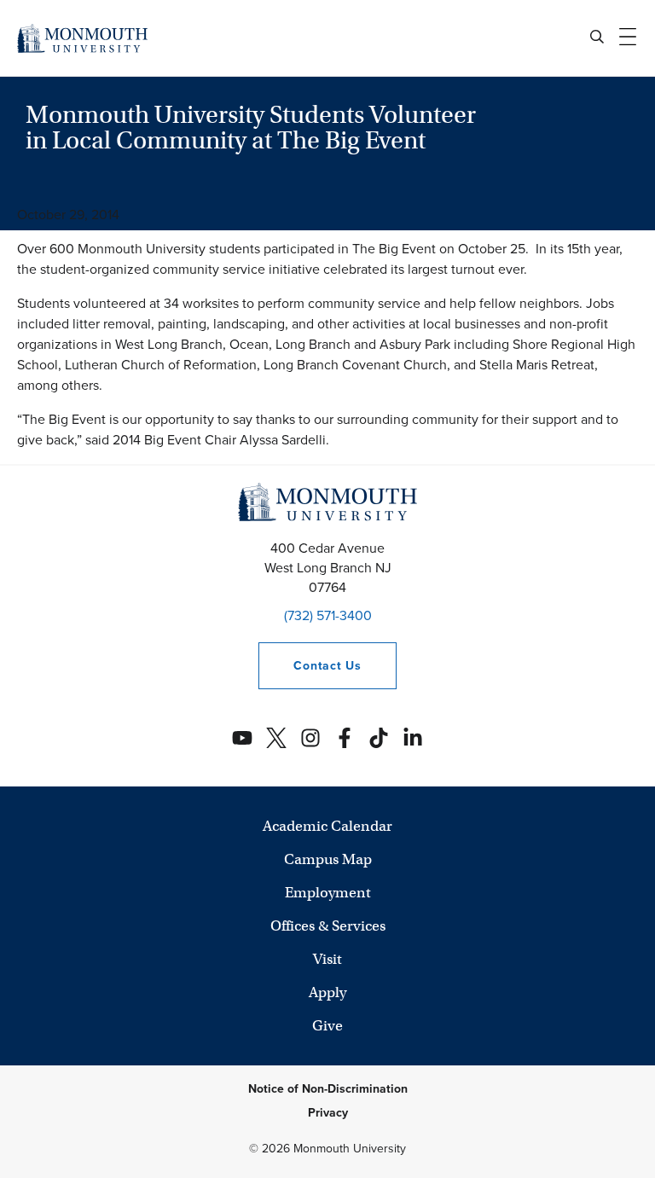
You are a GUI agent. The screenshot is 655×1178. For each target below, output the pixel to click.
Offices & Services (327, 926)
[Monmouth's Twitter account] (276, 738)
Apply (327, 992)
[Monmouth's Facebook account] (344, 738)
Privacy (328, 1113)
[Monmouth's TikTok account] (378, 738)
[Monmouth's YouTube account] (242, 738)
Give (327, 1026)
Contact (309, 666)
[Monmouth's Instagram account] (310, 738)
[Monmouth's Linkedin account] (413, 738)
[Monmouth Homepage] (82, 38)
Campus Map (328, 859)
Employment (328, 893)
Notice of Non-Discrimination (328, 1089)
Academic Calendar (327, 826)
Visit (327, 959)
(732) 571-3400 (328, 615)
